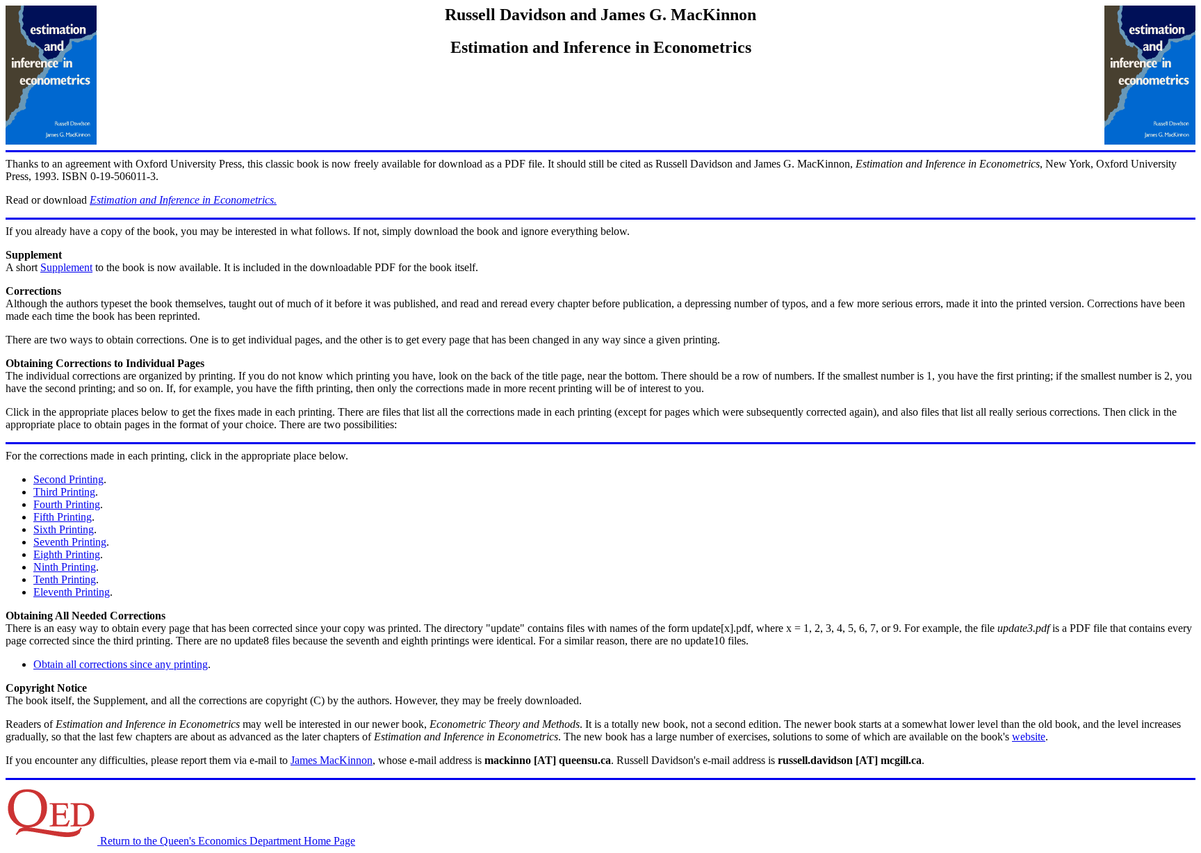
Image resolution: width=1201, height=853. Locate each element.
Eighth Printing (66, 554)
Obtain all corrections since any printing (120, 664)
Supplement (66, 267)
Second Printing (68, 479)
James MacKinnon (332, 760)
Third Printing (64, 492)
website (1028, 736)
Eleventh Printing (71, 592)
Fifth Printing (62, 517)
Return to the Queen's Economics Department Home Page (226, 841)
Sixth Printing (63, 529)
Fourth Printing (66, 504)
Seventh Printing (69, 542)
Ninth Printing (64, 567)
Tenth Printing (64, 579)
